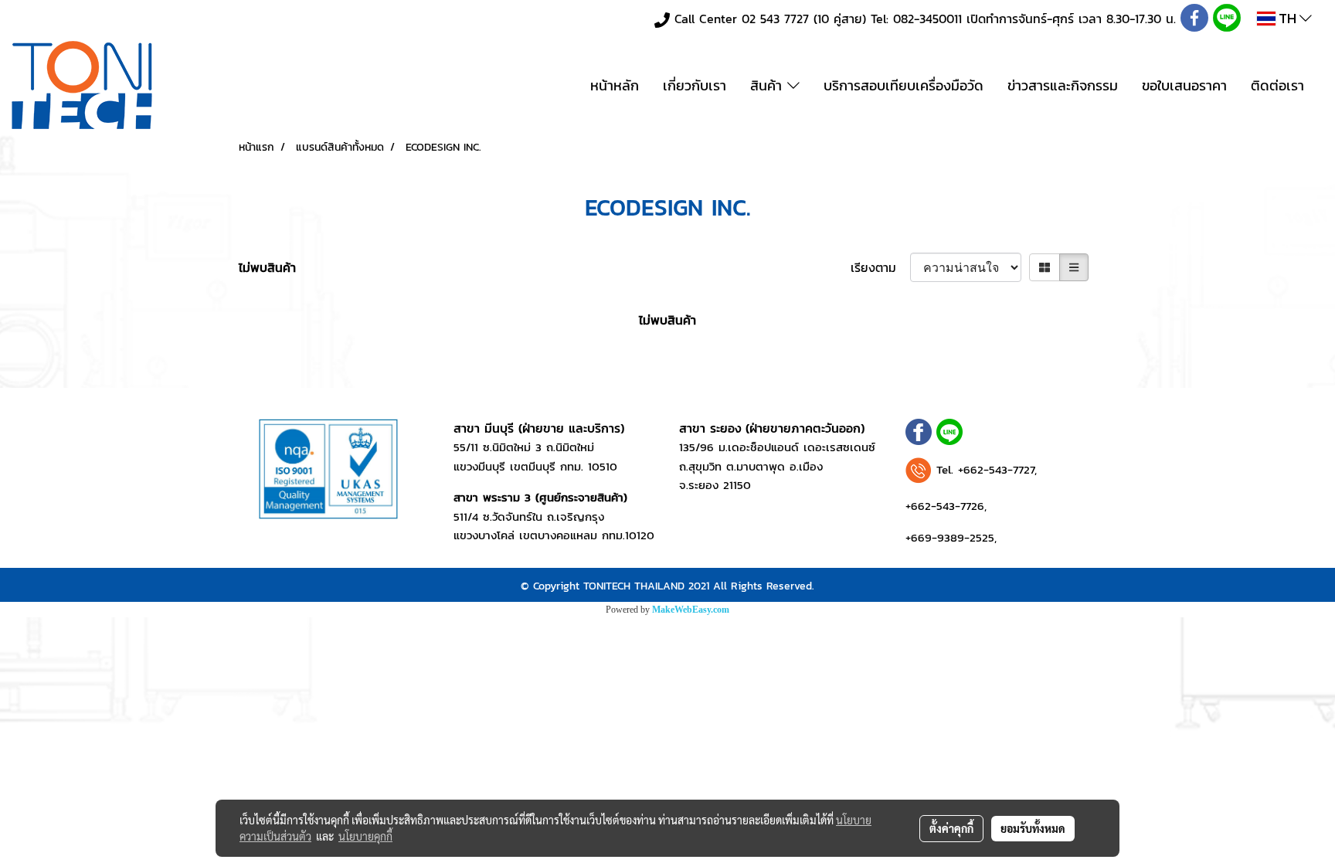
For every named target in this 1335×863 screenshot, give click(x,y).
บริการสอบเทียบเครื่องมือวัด (903, 85)
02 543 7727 (775, 18)
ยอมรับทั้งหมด (1032, 828)
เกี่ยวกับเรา (694, 85)
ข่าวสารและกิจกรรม (1062, 85)
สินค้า (768, 85)
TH (1287, 18)
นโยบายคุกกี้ (365, 836)
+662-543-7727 (996, 469)
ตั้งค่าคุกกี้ (951, 828)
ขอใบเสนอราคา (1184, 85)
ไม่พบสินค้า (267, 267)
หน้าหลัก (614, 85)
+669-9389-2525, (951, 537)
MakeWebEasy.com (690, 609)
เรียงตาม (880, 267)
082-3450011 (927, 18)
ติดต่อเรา (1277, 85)
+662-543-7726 (944, 506)
